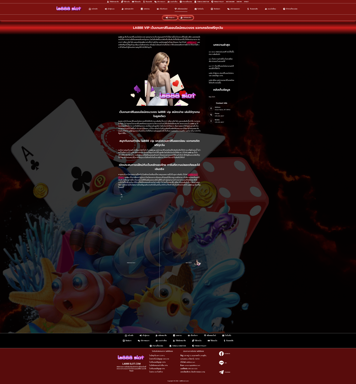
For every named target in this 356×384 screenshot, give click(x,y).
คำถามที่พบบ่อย (187, 1)
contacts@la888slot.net (192, 365)
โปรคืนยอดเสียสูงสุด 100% (157, 362)
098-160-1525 (192, 369)
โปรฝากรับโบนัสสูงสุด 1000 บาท (159, 359)
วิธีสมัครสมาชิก (114, 1)
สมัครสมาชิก (129, 9)
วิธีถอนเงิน (138, 1)
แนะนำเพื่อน (173, 1)
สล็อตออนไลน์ (182, 9)
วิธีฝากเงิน (127, 1)
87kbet (246, 1)
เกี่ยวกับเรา (163, 9)
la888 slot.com (131, 363)
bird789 (239, 1)
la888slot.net (190, 362)
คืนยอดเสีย (149, 1)
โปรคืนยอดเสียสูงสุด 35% (157, 369)
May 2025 (212, 97)
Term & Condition (203, 1)
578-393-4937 (219, 116)
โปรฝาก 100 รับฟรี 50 (156, 372)
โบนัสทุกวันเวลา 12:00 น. (157, 355)
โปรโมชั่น (200, 9)
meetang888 (230, 1)
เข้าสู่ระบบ (111, 9)
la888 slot (192, 42)
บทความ (147, 9)
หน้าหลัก (95, 9)
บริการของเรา (161, 1)
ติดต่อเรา (217, 9)
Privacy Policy (219, 1)
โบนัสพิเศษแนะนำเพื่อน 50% (158, 365)
